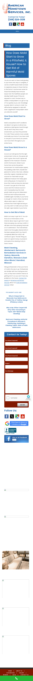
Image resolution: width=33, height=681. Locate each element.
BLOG (14, 675)
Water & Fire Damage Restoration (16, 630)
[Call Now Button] (16, 678)
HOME (10, 671)
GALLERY (21, 673)
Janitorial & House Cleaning (15, 602)
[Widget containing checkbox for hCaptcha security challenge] (18, 397)
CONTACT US (25, 675)
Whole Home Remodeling (15, 658)
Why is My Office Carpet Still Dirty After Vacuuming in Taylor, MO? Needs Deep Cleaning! (16, 311)
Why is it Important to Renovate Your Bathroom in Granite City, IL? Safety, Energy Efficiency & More (16, 299)
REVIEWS (5, 675)
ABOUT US (19, 671)
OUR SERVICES (10, 673)
